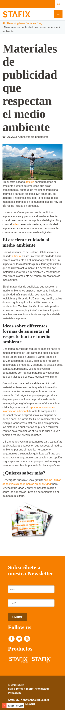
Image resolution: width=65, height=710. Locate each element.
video (15, 224)
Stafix (33, 14)
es (58, 3)
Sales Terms (16, 688)
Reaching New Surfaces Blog (24, 23)
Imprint (30, 688)
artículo (30, 182)
